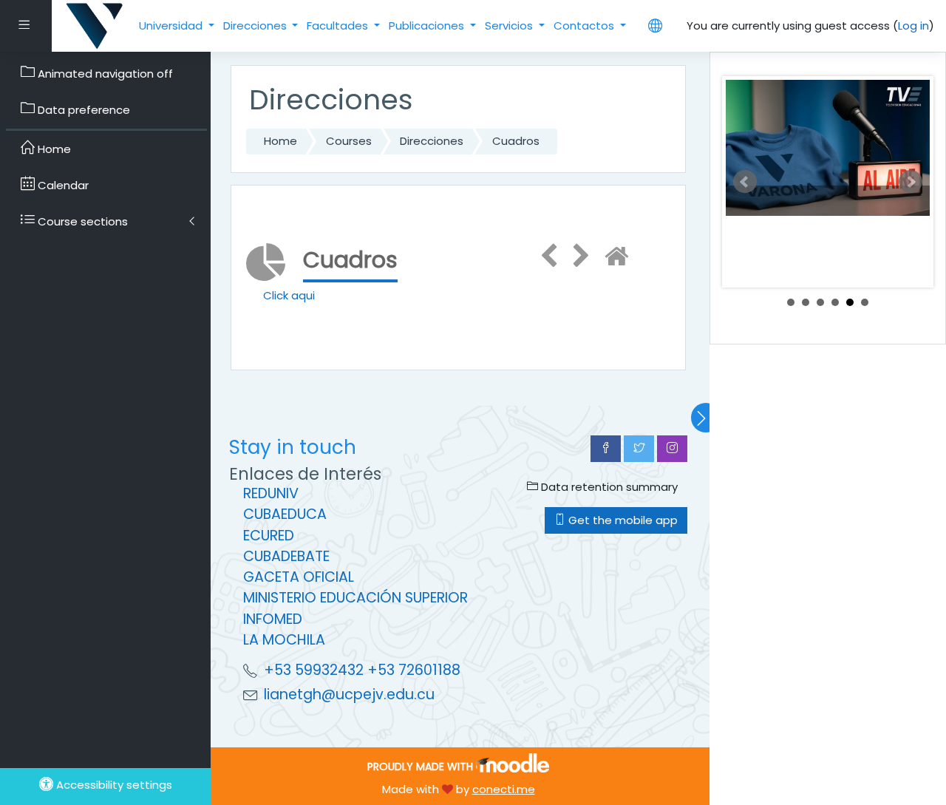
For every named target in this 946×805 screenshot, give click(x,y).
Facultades (339, 25)
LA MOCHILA (284, 639)
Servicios (510, 25)
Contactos (585, 25)
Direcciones (256, 25)
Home (280, 141)
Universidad (172, 25)
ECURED (268, 535)
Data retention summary (608, 487)
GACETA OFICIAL (298, 576)
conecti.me (503, 789)
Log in (913, 25)
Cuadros (516, 141)
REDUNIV (271, 493)
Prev (745, 182)
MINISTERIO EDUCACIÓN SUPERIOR (355, 597)
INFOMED (272, 619)
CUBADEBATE (286, 556)
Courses (349, 141)
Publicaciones (428, 25)
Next (910, 182)
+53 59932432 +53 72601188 (362, 670)
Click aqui (289, 295)
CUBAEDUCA (285, 514)
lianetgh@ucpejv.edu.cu (349, 694)
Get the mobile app (621, 520)
